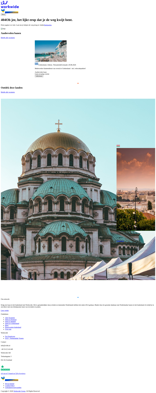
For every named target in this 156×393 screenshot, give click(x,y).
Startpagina (48, 25)
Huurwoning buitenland (13, 327)
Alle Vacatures (10, 318)
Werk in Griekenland (12, 323)
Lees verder (5, 310)
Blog (6, 325)
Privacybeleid (9, 384)
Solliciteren (39, 76)
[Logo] (78, 4)
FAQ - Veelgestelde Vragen (14, 338)
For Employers (10, 336)
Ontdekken (120, 241)
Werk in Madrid (10, 321)
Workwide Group (19, 391)
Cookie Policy (10, 386)
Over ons (8, 329)
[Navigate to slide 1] (78, 83)
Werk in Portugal (10, 320)
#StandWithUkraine (11, 12)
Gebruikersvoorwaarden (13, 387)
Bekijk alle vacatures (8, 38)
